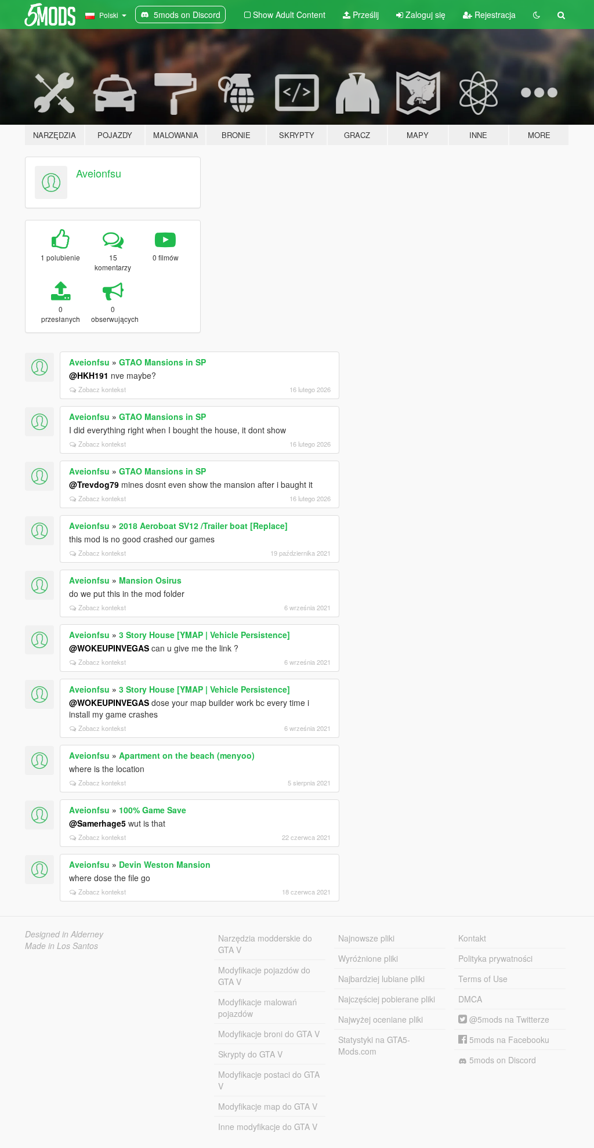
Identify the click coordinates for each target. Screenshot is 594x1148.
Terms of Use (483, 978)
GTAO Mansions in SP (162, 362)
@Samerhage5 (97, 823)
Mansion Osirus (150, 580)
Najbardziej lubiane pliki (381, 978)
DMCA (470, 999)
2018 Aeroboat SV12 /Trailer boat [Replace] (203, 525)
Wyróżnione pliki (368, 958)
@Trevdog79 (94, 484)
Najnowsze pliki (366, 938)
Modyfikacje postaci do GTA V (269, 1080)
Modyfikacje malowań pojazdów (257, 1007)
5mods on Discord (501, 1060)
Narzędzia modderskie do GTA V (265, 943)
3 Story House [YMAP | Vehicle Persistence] (204, 634)
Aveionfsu (98, 172)
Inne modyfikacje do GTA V (267, 1126)
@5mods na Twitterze (508, 1019)
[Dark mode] (536, 14)
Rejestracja (494, 14)
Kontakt (472, 938)
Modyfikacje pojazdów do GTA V (264, 975)
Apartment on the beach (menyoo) (187, 755)
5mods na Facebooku (508, 1039)
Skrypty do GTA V (250, 1054)
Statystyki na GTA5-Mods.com (374, 1045)
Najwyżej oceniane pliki (380, 1019)
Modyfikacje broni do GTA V (269, 1034)
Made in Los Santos (61, 945)
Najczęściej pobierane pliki (386, 999)
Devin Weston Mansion (165, 864)
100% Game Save (152, 810)
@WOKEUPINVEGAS (109, 648)
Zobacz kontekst (102, 389)
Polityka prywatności (495, 958)
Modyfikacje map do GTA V (267, 1106)
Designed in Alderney (64, 934)
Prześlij (364, 14)
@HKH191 (88, 375)
